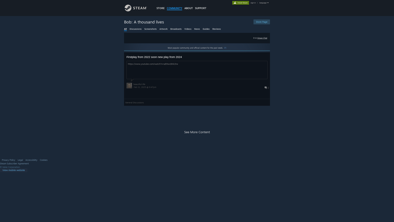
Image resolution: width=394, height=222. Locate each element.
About (188, 8)
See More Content (197, 132)
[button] (197, 79)
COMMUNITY (174, 8)
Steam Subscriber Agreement (14, 163)
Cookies (44, 160)
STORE (161, 8)
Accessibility (31, 160)
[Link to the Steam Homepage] (136, 10)
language (263, 3)
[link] (13, 170)
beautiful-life (139, 84)
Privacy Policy (8, 160)
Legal (20, 160)
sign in (253, 3)
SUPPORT (200, 8)
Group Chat (262, 38)
